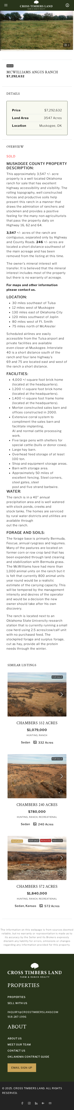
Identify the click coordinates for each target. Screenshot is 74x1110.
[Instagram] (30, 1103)
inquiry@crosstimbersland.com (33, 1012)
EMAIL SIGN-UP (22, 1067)
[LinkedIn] (37, 1103)
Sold (10, 66)
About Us (15, 1038)
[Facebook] (23, 1103)
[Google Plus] (44, 1103)
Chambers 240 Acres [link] (37, 804)
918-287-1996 (17, 1016)
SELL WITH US (17, 1003)
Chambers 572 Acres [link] (37, 886)
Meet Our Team (19, 1044)
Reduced (45, 840)
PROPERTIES (17, 996)
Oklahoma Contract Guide (28, 1056)
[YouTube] (51, 1103)
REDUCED (57, 840)
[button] (37, 31)
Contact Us (16, 1050)
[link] (37, 694)
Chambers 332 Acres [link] (37, 723)
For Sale (57, 677)
